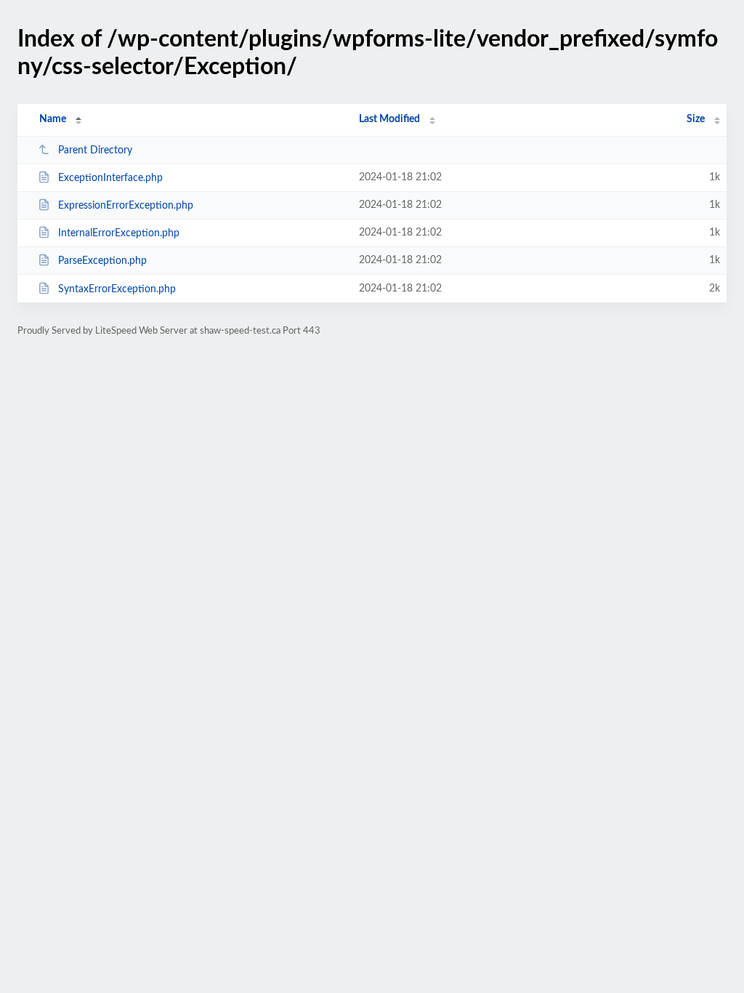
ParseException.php (102, 261)
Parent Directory (95, 150)
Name (52, 119)
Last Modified (389, 119)
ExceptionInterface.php (110, 178)
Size (696, 119)
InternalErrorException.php (118, 233)
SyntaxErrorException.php (117, 289)
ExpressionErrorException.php (125, 206)
